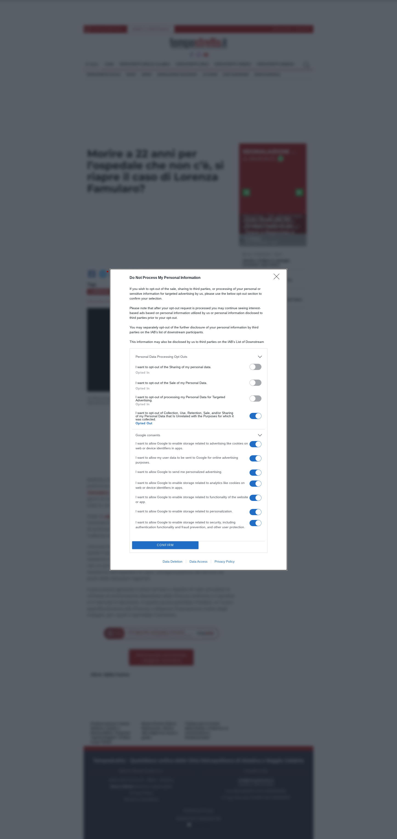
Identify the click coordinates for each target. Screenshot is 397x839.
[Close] (278, 278)
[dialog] (198, 419)
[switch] (255, 367)
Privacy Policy (225, 561)
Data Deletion (172, 561)
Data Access (198, 561)
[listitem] (198, 356)
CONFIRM (165, 545)
